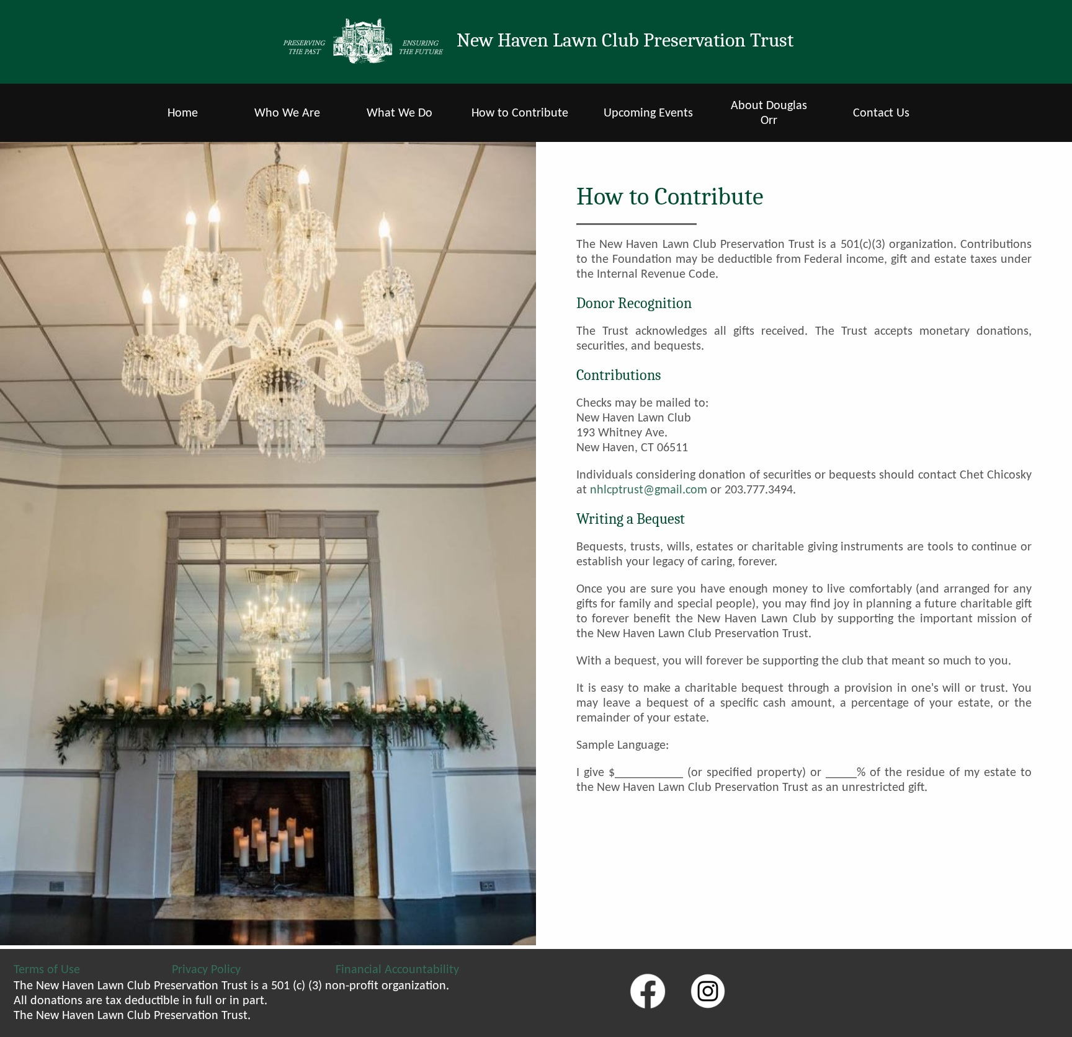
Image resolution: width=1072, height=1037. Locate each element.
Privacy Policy (206, 970)
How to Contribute (519, 113)
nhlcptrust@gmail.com (648, 490)
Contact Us (881, 113)
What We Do (399, 113)
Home (183, 113)
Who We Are (287, 113)
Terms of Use (47, 970)
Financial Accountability (397, 970)
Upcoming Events (648, 113)
